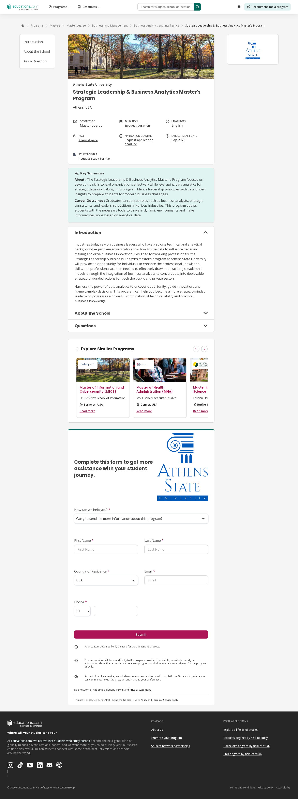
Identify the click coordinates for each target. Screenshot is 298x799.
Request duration (137, 125)
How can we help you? (92, 509)
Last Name (153, 540)
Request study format (94, 158)
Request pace (88, 140)
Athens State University (92, 84)
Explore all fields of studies (240, 730)
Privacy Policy (139, 699)
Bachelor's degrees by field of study (246, 746)
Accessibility (283, 787)
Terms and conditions (242, 787)
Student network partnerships (170, 746)
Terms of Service (162, 699)
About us (157, 730)
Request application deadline (139, 142)
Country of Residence (91, 571)
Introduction (33, 42)
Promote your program (166, 738)
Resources (90, 7)
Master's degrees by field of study (245, 738)
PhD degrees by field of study (242, 754)
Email (149, 571)
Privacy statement (140, 689)
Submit (141, 634)
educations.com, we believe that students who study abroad (50, 741)
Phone (80, 602)
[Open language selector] (239, 7)
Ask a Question (35, 61)
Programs (60, 7)
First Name (83, 540)
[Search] (197, 7)
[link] (225, 26)
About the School (37, 51)
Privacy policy (265, 787)
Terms (120, 689)
